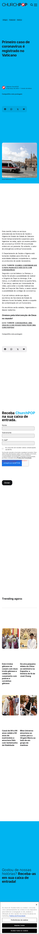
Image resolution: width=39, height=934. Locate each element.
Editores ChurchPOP (12, 86)
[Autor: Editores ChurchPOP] (3, 87)
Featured (12, 20)
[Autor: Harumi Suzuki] (23, 645)
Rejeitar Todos (19, 925)
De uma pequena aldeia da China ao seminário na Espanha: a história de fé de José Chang (28, 670)
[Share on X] (17, 109)
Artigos (5, 20)
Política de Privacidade (24, 458)
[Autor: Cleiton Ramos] (5, 645)
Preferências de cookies (19, 920)
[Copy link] (24, 109)
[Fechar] (36, 904)
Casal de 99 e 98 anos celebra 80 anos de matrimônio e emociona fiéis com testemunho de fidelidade (10, 738)
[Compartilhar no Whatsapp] (11, 109)
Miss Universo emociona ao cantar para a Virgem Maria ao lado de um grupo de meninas (27, 738)
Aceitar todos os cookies (19, 931)
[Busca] (31, 4)
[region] (19, 918)
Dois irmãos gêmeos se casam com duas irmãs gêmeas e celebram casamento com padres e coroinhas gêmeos (10, 673)
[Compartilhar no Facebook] (5, 109)
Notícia (19, 20)
